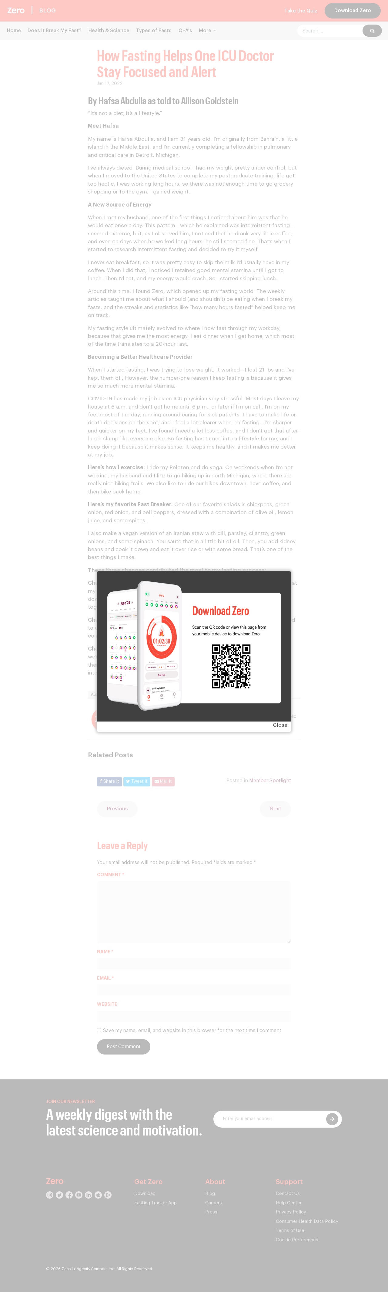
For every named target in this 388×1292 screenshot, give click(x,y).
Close (280, 725)
